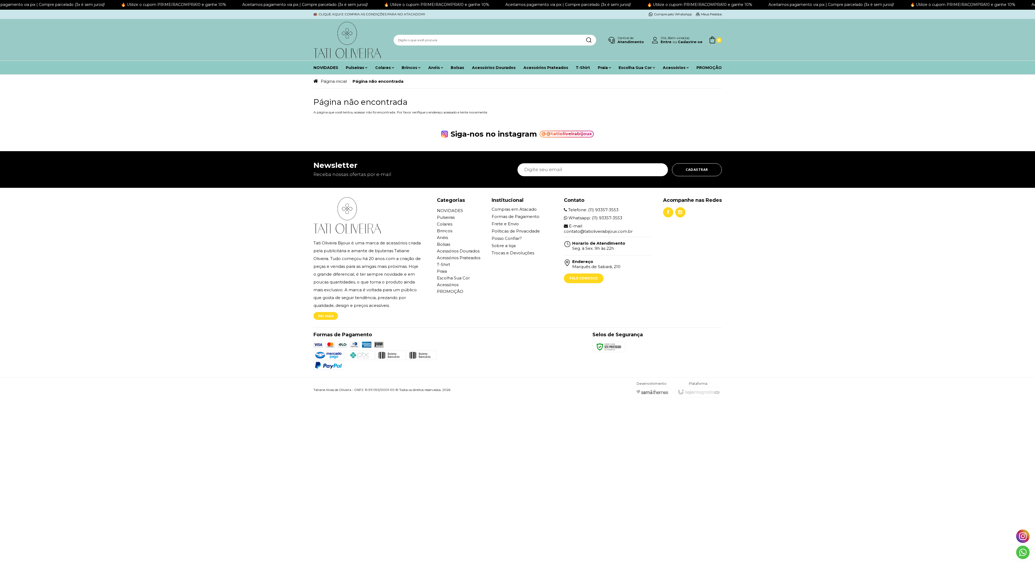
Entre (666, 42)
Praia (442, 271)
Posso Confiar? (507, 238)
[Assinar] (697, 169)
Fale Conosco (584, 278)
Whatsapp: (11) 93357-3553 (594, 217)
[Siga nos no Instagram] (680, 212)
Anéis (442, 237)
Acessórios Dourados (458, 251)
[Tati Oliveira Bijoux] (347, 40)
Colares (444, 224)
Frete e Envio (505, 224)
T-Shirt (443, 264)
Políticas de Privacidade (516, 231)
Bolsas (443, 244)
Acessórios (447, 284)
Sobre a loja (504, 246)
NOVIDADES (450, 210)
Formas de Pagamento (515, 216)
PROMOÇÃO (450, 291)
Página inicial (334, 81)
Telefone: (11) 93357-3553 (593, 209)
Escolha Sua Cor (453, 277)
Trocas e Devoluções (513, 253)
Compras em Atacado (514, 209)
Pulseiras (446, 217)
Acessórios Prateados (458, 257)
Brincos (444, 230)
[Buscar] (588, 40)
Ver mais (325, 316)
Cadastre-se (690, 42)
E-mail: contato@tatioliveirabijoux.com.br (598, 228)
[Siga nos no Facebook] (668, 212)
